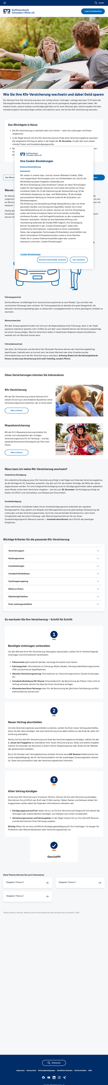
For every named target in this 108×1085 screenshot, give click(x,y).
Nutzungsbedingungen (46, 1070)
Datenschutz (31, 1070)
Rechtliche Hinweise (64, 1070)
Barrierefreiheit (80, 1070)
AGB (90, 1070)
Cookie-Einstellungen (30, 254)
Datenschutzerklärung (30, 167)
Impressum (20, 1070)
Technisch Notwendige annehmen (52, 260)
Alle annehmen (79, 260)
